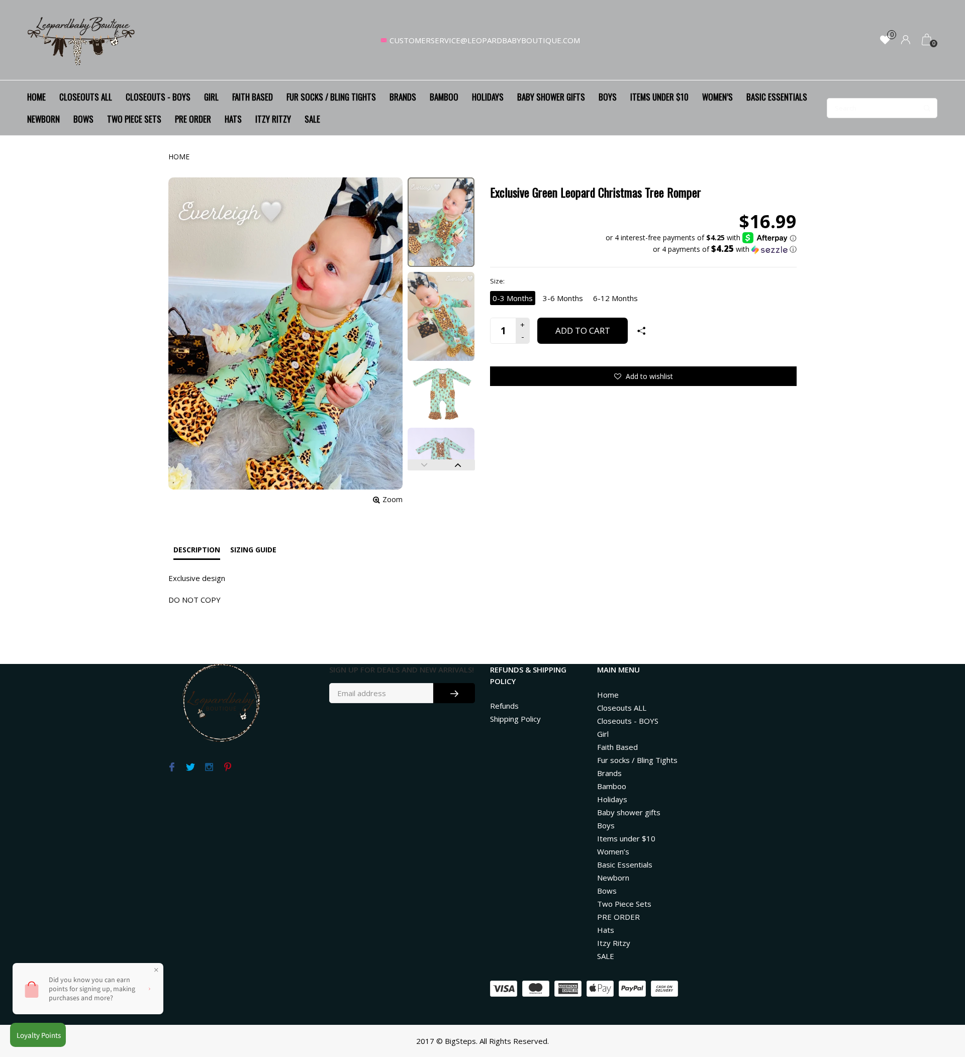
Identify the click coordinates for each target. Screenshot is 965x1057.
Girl (211, 96)
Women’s (717, 96)
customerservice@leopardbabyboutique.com (485, 40)
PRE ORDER (193, 119)
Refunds (504, 706)
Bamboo (444, 96)
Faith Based (252, 96)
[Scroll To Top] (937, 991)
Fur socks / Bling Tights (331, 96)
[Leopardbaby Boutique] (82, 40)
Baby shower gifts (551, 96)
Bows (83, 119)
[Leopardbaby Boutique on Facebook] (171, 767)
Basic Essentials (776, 96)
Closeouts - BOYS (158, 96)
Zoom (392, 499)
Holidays (488, 96)
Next (458, 464)
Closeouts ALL (85, 96)
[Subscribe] (454, 693)
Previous (424, 464)
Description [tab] (196, 549)
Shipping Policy (515, 719)
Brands (403, 96)
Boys (608, 96)
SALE (312, 119)
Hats (233, 119)
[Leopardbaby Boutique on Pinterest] (227, 767)
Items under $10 (659, 96)
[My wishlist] (885, 40)
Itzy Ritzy (273, 119)
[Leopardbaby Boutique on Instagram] (209, 767)
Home (36, 96)
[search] (882, 108)
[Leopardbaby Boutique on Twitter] (190, 767)
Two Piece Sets (134, 119)
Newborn (43, 119)
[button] (701, 249)
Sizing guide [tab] (253, 549)
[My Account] (906, 40)
